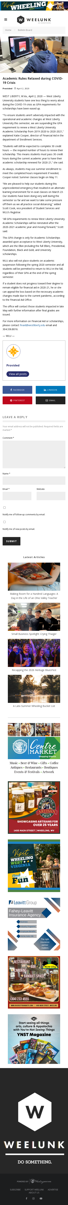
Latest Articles (34, 557)
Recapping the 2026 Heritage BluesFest (34, 670)
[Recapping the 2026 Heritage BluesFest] (34, 653)
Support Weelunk (34, 1190)
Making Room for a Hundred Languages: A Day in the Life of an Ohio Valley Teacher (34, 595)
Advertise (53, 1190)
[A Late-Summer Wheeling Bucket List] (34, 689)
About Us (34, 1193)
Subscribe (15, 1190)
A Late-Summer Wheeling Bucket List (34, 706)
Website (41, 489)
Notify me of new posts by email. (19, 529)
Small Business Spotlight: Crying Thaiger (34, 634)
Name (6, 473)
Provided (7, 88)
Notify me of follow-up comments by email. (24, 514)
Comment (8, 437)
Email (6, 489)
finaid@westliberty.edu (32, 325)
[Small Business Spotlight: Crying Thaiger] (34, 617)
